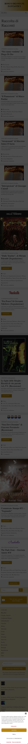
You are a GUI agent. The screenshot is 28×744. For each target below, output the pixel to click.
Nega (14, 734)
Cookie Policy (8, 742)
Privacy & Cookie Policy (16, 742)
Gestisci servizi (13, 726)
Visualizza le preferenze (14, 738)
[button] (26, 713)
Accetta (14, 730)
